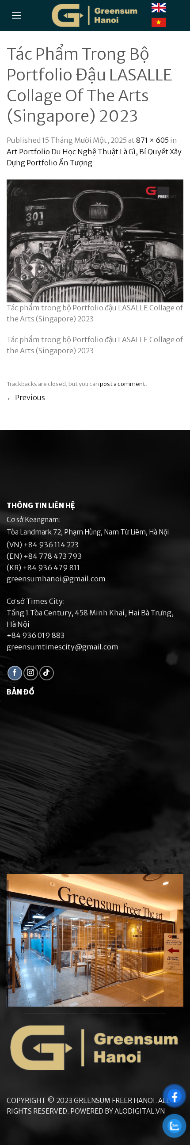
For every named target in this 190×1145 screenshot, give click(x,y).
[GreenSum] (95, 15)
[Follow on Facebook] (15, 673)
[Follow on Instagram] (30, 673)
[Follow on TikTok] (46, 673)
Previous (26, 397)
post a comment (122, 383)
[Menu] (17, 15)
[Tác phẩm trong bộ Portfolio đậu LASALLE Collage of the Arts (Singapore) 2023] (95, 240)
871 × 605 (152, 140)
